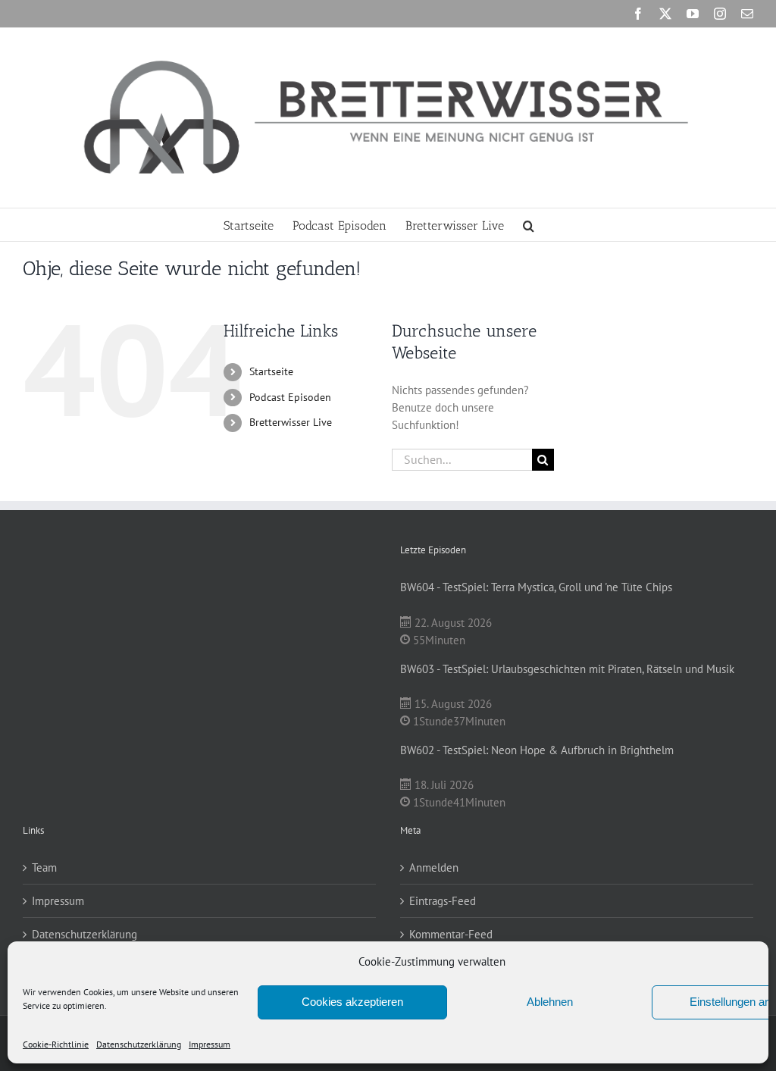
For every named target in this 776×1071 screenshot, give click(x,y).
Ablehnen (550, 1001)
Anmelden (433, 867)
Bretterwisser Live (290, 422)
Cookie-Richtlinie (56, 1044)
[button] (528, 224)
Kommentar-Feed (451, 934)
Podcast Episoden (290, 397)
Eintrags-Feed (442, 901)
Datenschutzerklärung (138, 1044)
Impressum (209, 1044)
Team (44, 867)
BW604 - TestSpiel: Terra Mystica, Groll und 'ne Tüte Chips (536, 587)
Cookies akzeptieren (352, 1001)
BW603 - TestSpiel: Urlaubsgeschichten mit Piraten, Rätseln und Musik (567, 669)
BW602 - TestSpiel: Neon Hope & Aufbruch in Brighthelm (537, 750)
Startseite (271, 371)
